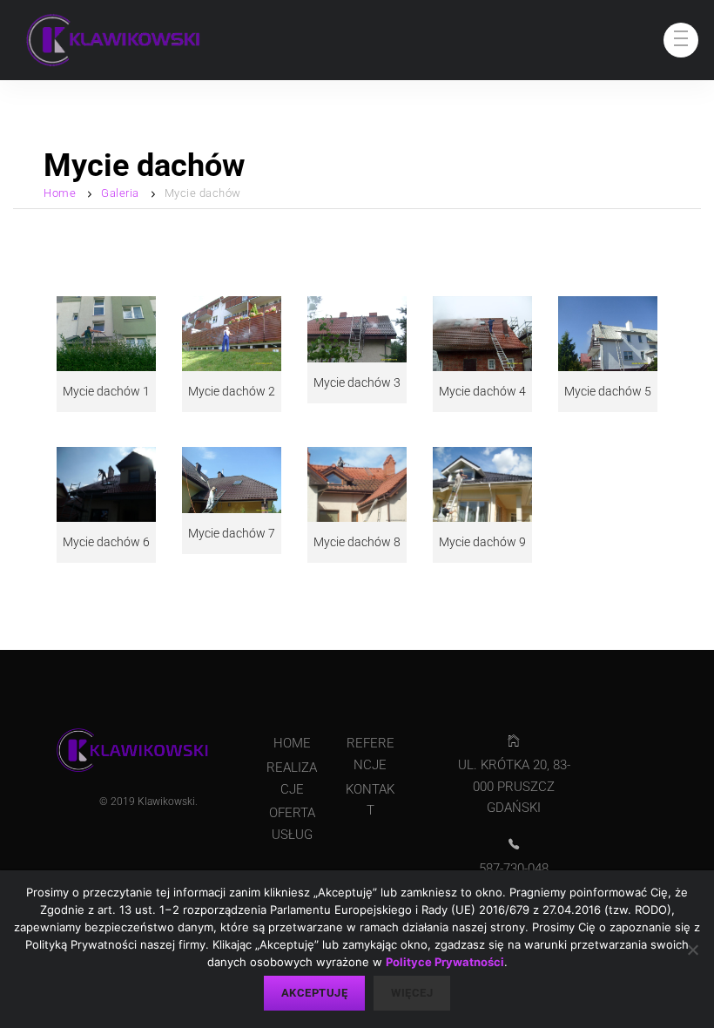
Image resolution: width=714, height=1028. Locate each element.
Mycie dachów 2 (231, 391)
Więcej (412, 992)
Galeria (120, 193)
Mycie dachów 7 (231, 533)
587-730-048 (514, 868)
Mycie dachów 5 (607, 391)
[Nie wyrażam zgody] (692, 949)
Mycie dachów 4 (482, 391)
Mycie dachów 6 (106, 542)
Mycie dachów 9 (482, 542)
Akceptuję (314, 992)
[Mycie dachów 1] (106, 333)
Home (60, 193)
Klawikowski (166, 801)
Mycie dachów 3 (357, 382)
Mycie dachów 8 (357, 542)
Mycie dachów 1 (106, 391)
